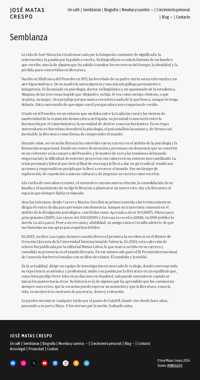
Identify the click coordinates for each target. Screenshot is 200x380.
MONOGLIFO (174, 366)
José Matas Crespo (27, 13)
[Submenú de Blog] (171, 17)
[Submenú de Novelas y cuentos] (152, 10)
